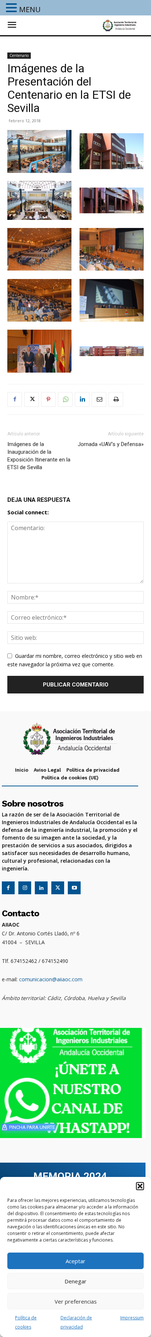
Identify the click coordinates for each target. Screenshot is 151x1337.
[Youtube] (74, 887)
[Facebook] (14, 399)
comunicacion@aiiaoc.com (50, 979)
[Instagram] (24, 887)
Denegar (75, 1281)
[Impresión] (115, 399)
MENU (30, 9)
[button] (140, 1186)
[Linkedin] (82, 399)
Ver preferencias (76, 1301)
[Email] (99, 399)
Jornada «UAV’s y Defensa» (111, 444)
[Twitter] (31, 399)
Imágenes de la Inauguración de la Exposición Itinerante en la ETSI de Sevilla (38, 456)
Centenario (19, 55)
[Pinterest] (48, 399)
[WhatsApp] (65, 399)
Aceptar (75, 1261)
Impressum (132, 1318)
